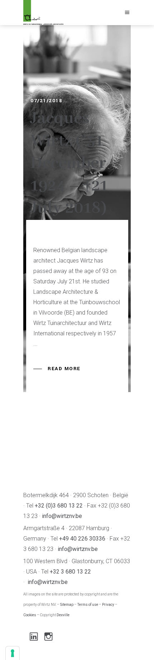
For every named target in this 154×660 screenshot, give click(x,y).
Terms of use (87, 605)
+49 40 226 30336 (82, 538)
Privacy (108, 605)
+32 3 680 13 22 (70, 571)
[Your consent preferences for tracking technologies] (12, 653)
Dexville (63, 615)
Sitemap (66, 605)
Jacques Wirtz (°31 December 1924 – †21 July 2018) (69, 163)
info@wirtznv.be (62, 516)
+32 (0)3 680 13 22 (59, 505)
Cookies (29, 615)
